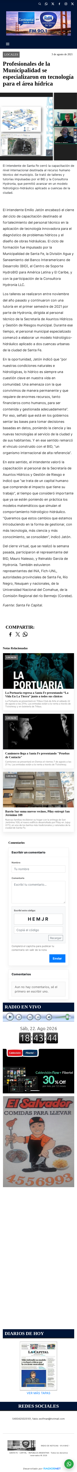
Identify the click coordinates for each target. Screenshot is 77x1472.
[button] (39, 4)
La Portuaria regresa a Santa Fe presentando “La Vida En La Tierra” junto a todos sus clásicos (36, 694)
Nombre (16, 862)
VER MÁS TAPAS (38, 1393)
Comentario (18, 878)
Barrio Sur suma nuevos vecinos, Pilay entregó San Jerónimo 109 (37, 813)
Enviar (57, 958)
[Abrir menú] (7, 44)
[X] (53, 4)
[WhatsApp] (46, 4)
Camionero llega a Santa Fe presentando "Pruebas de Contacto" (37, 755)
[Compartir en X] (18, 634)
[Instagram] (66, 4)
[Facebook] (59, 4)
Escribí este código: (25, 910)
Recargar (55, 938)
